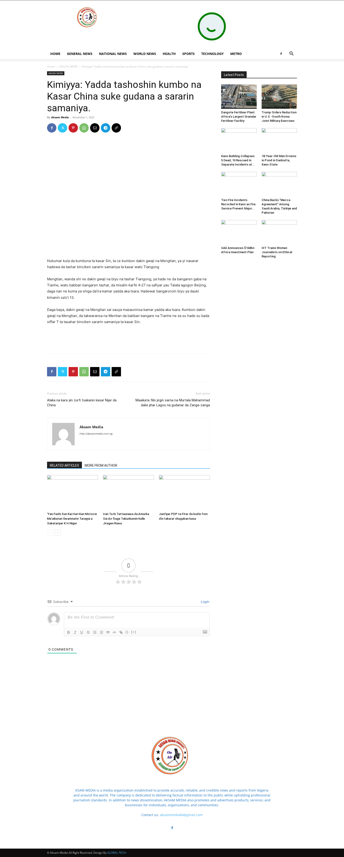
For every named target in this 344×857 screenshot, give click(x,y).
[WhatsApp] (84, 128)
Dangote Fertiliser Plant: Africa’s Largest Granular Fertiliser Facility (238, 116)
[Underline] (81, 632)
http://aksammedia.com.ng (96, 433)
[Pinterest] (73, 128)
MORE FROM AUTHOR (101, 465)
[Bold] (68, 632)
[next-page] (57, 533)
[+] (133, 632)
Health (169, 53)
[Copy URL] (116, 128)
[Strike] (88, 632)
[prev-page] (50, 533)
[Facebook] (281, 53)
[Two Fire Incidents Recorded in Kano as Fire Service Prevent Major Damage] (239, 184)
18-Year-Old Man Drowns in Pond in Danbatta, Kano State (279, 160)
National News (113, 53)
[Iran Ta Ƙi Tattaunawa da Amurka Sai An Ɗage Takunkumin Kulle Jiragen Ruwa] (128, 492)
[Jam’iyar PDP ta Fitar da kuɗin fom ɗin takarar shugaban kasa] (184, 492)
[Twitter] (62, 128)
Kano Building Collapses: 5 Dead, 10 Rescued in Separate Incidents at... (238, 160)
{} (127, 632)
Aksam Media (60, 117)
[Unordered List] (101, 632)
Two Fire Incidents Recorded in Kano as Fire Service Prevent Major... (238, 204)
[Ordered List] (94, 632)
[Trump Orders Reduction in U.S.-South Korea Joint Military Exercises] (279, 96)
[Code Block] (114, 632)
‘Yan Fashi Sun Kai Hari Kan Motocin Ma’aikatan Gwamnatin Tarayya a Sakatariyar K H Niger (72, 518)
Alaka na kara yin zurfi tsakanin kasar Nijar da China (82, 402)
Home (51, 66)
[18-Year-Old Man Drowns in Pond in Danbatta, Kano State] (279, 140)
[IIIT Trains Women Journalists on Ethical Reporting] (279, 232)
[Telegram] (105, 128)
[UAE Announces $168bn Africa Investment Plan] (239, 232)
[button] (291, 54)
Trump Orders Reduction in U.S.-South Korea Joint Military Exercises (279, 116)
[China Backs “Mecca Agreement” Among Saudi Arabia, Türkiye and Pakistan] (279, 184)
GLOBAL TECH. (117, 853)
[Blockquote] (108, 632)
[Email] (94, 128)
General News (79, 53)
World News (144, 53)
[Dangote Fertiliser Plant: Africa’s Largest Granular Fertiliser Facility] (239, 96)
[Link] (121, 632)
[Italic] (75, 632)
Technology (212, 53)
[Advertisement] (128, 246)
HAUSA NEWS (68, 66)
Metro (236, 53)
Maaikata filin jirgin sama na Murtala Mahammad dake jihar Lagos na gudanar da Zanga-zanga (172, 402)
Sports (188, 53)
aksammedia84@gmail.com (181, 815)
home (55, 53)
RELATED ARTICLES (64, 465)
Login (204, 602)
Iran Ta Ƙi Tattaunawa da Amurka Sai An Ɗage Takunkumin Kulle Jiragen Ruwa (126, 518)
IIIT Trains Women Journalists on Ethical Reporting (277, 252)
